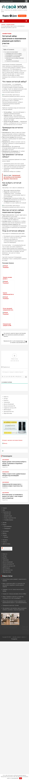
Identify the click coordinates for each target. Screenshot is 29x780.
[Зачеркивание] (8, 376)
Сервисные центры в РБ (10, 407)
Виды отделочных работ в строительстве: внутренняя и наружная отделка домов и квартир (14, 585)
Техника (5, 535)
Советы (5, 541)
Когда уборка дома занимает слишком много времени (10, 627)
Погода (6, 398)
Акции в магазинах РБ (9, 406)
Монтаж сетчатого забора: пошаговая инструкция (15, 59)
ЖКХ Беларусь (7, 409)
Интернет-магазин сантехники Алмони (12, 440)
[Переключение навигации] (3, 21)
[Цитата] (13, 376)
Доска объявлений (9, 404)
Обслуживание (8, 526)
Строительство (7, 512)
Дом (4, 510)
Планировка (7, 528)
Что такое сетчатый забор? (11, 52)
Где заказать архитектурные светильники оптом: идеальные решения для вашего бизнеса (15, 335)
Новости (6, 396)
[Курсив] (4, 376)
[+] (20, 376)
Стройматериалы (8, 520)
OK (20, 778)
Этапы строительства (10, 518)
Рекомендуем (7, 456)
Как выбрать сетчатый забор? (13, 56)
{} (18, 376)
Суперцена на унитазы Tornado (11, 605)
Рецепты (6, 400)
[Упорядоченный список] (10, 376)
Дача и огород (6, 543)
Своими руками (6, 33)
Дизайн (4, 522)
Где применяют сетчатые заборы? (14, 55)
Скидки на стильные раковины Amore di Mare (14, 594)
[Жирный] (2, 376)
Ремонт (5, 524)
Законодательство (9, 411)
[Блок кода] (15, 376)
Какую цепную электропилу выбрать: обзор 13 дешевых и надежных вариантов (14, 463)
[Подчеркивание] (6, 376)
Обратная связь (8, 413)
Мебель (5, 533)
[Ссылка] (17, 376)
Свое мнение (5, 459)
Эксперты (5, 539)
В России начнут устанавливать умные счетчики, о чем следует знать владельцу (12, 496)
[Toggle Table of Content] (23, 50)
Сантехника (6, 531)
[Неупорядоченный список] (11, 376)
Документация (8, 516)
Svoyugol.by (14, 639)
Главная (5, 508)
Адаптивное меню (26, 1)
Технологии (7, 402)
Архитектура (7, 514)
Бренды (6, 537)
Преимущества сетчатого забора (13, 53)
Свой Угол (5, 46)
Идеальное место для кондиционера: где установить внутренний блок (14, 341)
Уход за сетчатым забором (12, 61)
